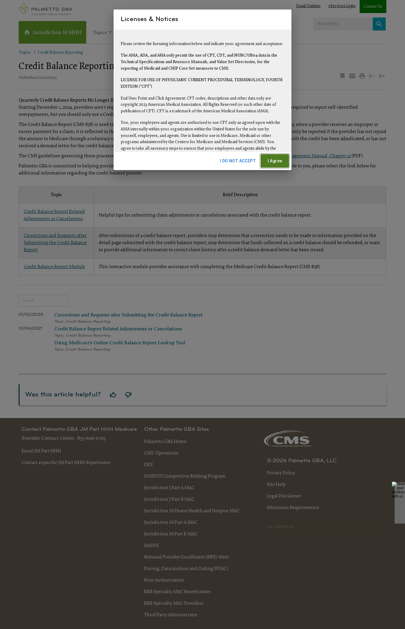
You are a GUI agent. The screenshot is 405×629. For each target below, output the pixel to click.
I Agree (275, 161)
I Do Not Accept (238, 161)
